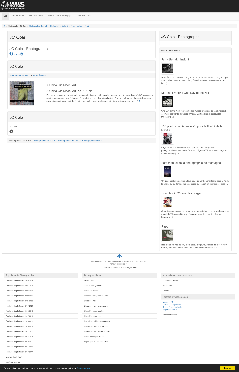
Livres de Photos (90, 300)
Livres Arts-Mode (91, 290)
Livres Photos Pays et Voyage (96, 326)
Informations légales (171, 280)
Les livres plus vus (13, 362)
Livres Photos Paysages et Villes (97, 331)
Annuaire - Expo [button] (84, 15)
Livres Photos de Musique (94, 311)
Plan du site (167, 285)
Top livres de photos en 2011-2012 (19, 346)
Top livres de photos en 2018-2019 (19, 311)
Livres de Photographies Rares (96, 295)
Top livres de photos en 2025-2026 (19, 280)
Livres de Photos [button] (17, 15)
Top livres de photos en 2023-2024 (19, 290)
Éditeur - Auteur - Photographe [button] (60, 15)
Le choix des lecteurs (14, 357)
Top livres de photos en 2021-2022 (19, 300)
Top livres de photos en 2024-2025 (19, 285)
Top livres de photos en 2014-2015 (19, 331)
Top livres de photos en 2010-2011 (19, 351)
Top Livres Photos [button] (36, 15)
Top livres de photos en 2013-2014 (19, 336)
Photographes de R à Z (80, 26)
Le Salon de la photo (171, 304)
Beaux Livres (89, 280)
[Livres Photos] (12, 6)
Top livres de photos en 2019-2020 (19, 306)
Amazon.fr (167, 302)
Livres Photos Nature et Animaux (97, 321)
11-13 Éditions (39, 75)
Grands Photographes (93, 285)
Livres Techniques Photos (94, 336)
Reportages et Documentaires (96, 341)
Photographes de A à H (38, 26)
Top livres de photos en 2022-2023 (19, 295)
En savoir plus (83, 368)
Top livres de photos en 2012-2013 (19, 341)
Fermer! (228, 368)
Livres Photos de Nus (18, 75)
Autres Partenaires (170, 314)
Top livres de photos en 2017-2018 (19, 316)
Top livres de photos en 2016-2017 (19, 321)
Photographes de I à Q (59, 26)
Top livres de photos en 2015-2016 (19, 326)
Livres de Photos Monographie (96, 306)
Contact (166, 290)
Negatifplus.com (169, 309)
